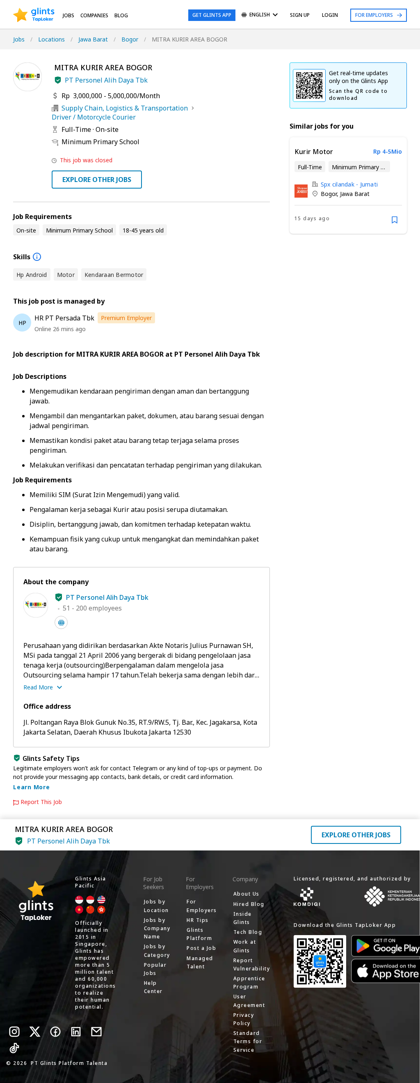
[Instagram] (14, 1031)
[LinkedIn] (76, 1031)
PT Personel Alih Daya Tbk (106, 80)
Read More (38, 687)
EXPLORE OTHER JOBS (96, 179)
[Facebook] (55, 1031)
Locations (51, 39)
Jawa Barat (93, 39)
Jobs (68, 15)
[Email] (96, 1031)
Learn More (31, 787)
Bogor (129, 39)
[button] (58, 80)
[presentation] (34, 15)
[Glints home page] (34, 15)
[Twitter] (35, 1031)
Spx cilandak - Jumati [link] (349, 184)
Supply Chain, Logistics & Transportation (125, 108)
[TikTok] (14, 1048)
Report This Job (41, 802)
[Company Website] (61, 622)
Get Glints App (211, 15)
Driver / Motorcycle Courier (94, 117)
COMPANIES (94, 15)
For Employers (374, 15)
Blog (121, 15)
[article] (348, 185)
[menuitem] (260, 15)
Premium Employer (126, 318)
